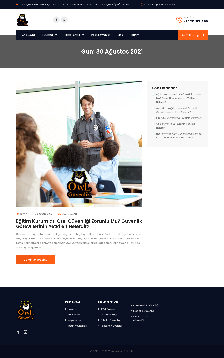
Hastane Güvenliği (111, 325)
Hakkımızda (74, 309)
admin (23, 214)
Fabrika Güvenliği (110, 320)
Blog (120, 35)
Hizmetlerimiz (72, 35)
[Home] (26, 310)
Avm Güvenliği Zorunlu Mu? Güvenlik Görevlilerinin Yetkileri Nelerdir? (177, 110)
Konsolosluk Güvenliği (146, 305)
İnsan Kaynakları (100, 35)
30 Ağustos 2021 (44, 214)
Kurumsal (47, 35)
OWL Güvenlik (69, 214)
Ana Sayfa (28, 35)
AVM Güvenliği (109, 309)
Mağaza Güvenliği (143, 311)
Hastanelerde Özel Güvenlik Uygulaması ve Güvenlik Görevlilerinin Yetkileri (179, 135)
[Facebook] (18, 332)
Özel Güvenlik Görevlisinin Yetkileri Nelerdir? (175, 125)
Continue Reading (35, 259)
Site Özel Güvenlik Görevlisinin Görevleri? (179, 118)
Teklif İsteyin (193, 35)
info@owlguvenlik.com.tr (166, 4)
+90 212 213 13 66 (196, 21)
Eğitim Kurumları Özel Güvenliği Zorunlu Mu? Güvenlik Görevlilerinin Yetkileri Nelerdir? (79, 224)
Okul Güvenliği (109, 314)
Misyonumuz (75, 314)
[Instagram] (25, 332)
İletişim (134, 35)
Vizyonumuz (75, 320)
